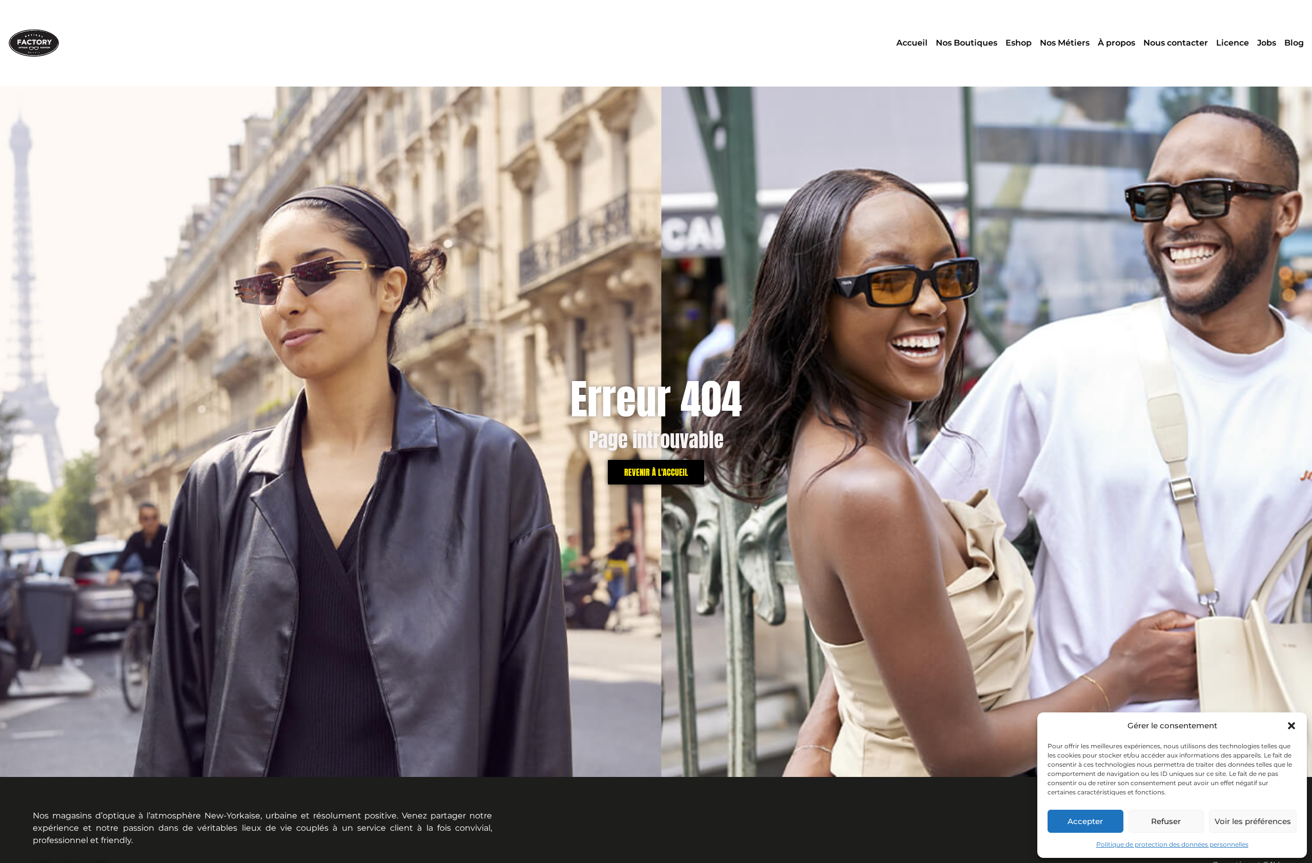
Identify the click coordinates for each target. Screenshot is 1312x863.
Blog (1294, 43)
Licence (1232, 43)
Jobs (1266, 43)
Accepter (1085, 821)
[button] (1291, 726)
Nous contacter (1175, 43)
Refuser (1166, 821)
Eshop (1019, 43)
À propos (1116, 43)
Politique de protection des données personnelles (1172, 844)
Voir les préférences (1253, 821)
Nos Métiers (1065, 43)
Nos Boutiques (966, 43)
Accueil (912, 43)
